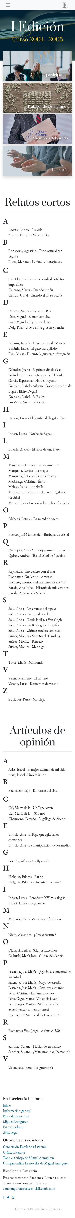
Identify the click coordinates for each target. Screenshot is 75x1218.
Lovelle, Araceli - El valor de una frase (34, 449)
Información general (17, 1110)
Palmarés (60, 170)
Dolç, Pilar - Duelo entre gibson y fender (36, 327)
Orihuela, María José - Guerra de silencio (36, 955)
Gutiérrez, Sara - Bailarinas (26, 402)
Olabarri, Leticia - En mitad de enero (33, 518)
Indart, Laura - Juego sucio (26, 903)
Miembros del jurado (50, 138)
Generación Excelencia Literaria (24, 1146)
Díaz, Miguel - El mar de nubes (29, 316)
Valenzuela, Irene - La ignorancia (30, 1067)
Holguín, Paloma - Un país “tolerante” (34, 882)
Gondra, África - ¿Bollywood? (29, 861)
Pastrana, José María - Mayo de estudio (34, 982)
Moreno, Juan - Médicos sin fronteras (34, 919)
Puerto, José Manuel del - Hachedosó (33, 1015)
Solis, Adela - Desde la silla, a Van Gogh (35, 619)
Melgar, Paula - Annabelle (25, 486)
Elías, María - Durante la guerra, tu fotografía (39, 353)
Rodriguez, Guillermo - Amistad (30, 576)
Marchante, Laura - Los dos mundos (33, 465)
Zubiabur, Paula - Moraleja (26, 699)
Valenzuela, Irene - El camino (28, 678)
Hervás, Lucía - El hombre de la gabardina (37, 418)
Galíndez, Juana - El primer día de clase (34, 369)
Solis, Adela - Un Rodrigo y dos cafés (33, 625)
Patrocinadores (13, 1127)
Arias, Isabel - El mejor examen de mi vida (36, 769)
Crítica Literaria (14, 1152)
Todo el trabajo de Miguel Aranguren (28, 1157)
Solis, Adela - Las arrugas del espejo (32, 608)
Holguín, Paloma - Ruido (25, 876)
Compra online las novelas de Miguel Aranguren (36, 1163)
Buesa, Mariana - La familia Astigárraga (35, 261)
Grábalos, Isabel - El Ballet (26, 396)
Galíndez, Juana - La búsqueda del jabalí (35, 375)
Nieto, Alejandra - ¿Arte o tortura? (32, 934)
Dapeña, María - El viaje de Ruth (30, 311)
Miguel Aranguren (15, 1121)
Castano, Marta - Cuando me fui (31, 290)
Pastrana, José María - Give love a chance (36, 987)
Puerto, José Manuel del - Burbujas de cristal (38, 534)
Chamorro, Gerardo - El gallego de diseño (36, 818)
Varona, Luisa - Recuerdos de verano (33, 683)
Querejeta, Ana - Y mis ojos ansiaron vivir (36, 550)
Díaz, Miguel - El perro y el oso (29, 322)
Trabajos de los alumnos (47, 106)
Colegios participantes (49, 75)
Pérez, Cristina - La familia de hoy (31, 993)
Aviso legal (10, 1132)
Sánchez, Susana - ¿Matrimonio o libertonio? (39, 1051)
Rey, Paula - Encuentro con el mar (31, 571)
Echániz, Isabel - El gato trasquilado (32, 348)
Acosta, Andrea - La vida (25, 229)
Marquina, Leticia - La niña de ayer (32, 476)
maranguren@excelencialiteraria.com (30, 1188)
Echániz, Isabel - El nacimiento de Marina (36, 343)
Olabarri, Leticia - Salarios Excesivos (32, 950)
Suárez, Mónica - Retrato (25, 641)
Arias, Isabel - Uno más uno (27, 775)
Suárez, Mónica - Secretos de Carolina (34, 636)
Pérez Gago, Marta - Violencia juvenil (33, 998)
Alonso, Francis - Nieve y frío (28, 235)
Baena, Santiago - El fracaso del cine (32, 790)
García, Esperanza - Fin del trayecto (32, 380)
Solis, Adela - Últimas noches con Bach (34, 630)
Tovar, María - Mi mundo (26, 662)
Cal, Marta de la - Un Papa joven (30, 807)
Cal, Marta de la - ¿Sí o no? (26, 813)
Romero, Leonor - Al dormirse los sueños (37, 582)
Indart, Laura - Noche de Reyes (30, 433)
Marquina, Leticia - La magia (28, 470)
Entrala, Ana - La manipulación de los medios (39, 845)
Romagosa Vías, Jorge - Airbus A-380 (34, 1030)
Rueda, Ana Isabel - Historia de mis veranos (38, 587)
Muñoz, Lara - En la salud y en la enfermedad (39, 503)
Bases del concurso (16, 1116)
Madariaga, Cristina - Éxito (26, 481)
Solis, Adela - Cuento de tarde (28, 614)
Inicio (7, 1105)
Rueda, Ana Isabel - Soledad (27, 593)
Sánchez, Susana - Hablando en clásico (34, 1046)
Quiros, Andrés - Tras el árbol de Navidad (36, 555)
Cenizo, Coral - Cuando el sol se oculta (35, 295)
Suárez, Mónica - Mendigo (26, 646)
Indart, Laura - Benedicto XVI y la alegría (36, 897)
